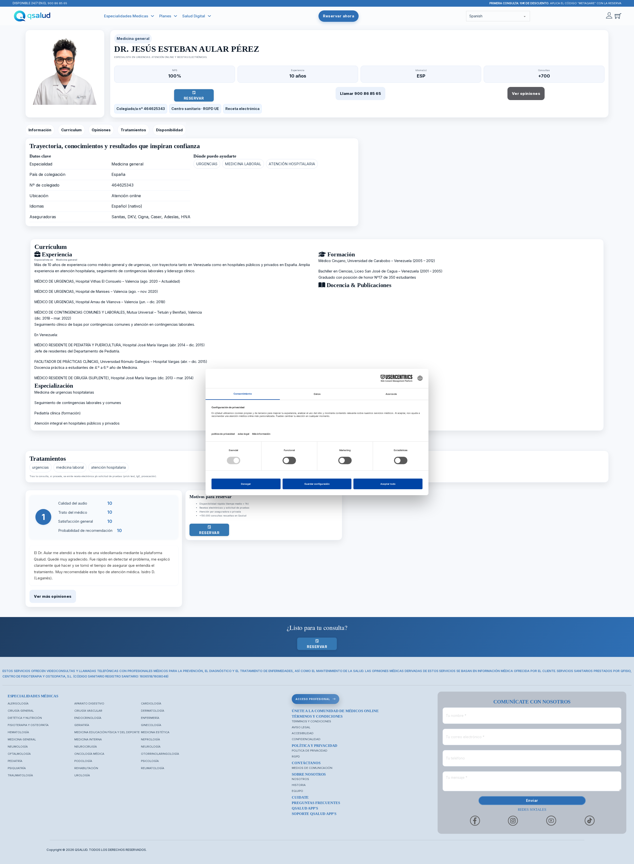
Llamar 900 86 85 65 (360, 93)
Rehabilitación (86, 768)
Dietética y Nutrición (25, 718)
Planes (165, 16)
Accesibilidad (303, 733)
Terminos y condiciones (311, 721)
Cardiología (151, 703)
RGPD (296, 756)
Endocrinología (87, 718)
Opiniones (101, 130)
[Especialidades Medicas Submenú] (152, 16)
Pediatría (15, 761)
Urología (82, 775)
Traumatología (20, 775)
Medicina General (22, 739)
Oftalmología (19, 754)
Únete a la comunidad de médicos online (335, 711)
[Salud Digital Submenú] (209, 16)
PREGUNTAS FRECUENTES (316, 803)
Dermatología (152, 711)
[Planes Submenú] (175, 16)
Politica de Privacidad (309, 751)
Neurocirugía (85, 747)
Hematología (18, 732)
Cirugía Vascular (88, 711)
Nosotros (300, 779)
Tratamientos (133, 130)
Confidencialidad (306, 739)
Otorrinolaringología (160, 754)
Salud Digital (193, 16)
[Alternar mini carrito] (618, 16)
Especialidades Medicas (126, 16)
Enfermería (150, 718)
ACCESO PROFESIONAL (312, 699)
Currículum (71, 130)
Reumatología (152, 768)
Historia (299, 785)
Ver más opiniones (53, 596)
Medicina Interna (88, 739)
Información (39, 130)
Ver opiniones (526, 93)
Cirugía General (21, 711)
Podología (83, 761)
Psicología (150, 761)
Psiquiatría (17, 768)
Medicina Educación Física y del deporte (107, 732)
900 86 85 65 (57, 3)
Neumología (18, 747)
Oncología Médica (89, 754)
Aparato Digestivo (89, 703)
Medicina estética (155, 732)
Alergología (18, 703)
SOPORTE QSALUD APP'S (314, 814)
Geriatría (81, 725)
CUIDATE (300, 797)
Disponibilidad (169, 130)
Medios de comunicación (312, 768)
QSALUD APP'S (305, 808)
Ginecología (151, 725)
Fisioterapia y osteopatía (28, 725)
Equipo (297, 791)
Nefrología (150, 739)
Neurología (150, 747)
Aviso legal (301, 727)
